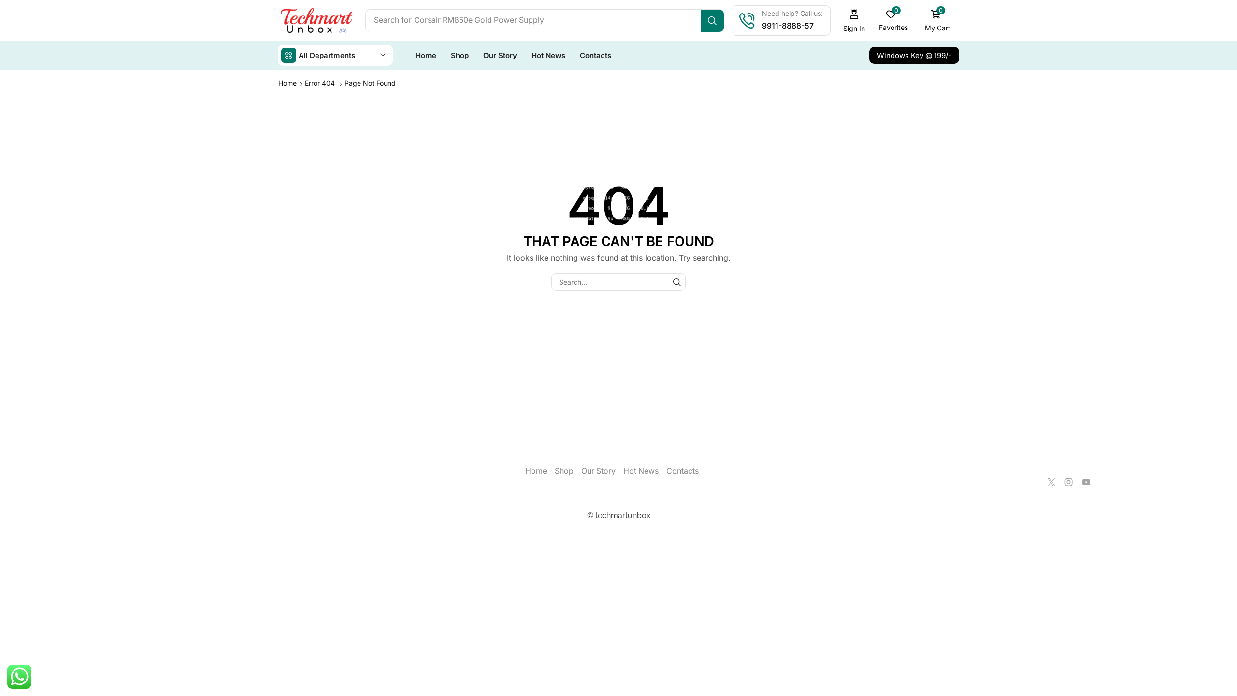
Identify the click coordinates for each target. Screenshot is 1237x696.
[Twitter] (1051, 482)
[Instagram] (1069, 482)
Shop (564, 471)
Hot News (641, 471)
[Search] (712, 21)
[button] (854, 20)
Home (287, 83)
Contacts (682, 471)
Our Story (598, 471)
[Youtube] (1086, 482)
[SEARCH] (677, 282)
